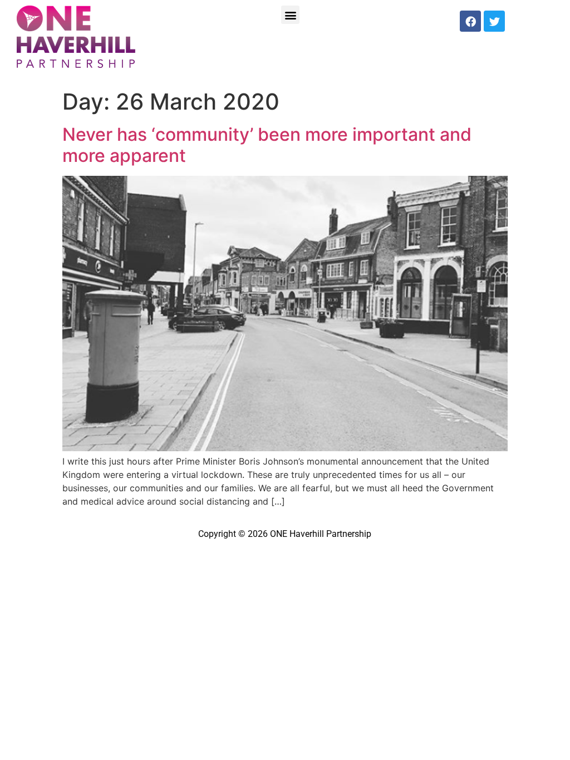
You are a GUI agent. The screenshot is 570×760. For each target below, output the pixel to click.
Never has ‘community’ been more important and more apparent (266, 145)
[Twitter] (494, 21)
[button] (290, 15)
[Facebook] (470, 21)
